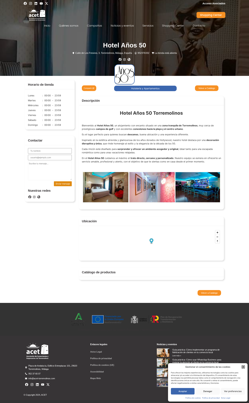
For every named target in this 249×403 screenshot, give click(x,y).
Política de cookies (193, 398)
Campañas (94, 25)
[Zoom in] (217, 232)
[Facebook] (25, 3)
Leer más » (176, 356)
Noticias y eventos (122, 25)
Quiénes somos (68, 25)
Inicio (47, 25)
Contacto (199, 25)
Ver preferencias (233, 391)
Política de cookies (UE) (102, 365)
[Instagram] (30, 3)
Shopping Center (173, 25)
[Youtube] (41, 3)
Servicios (148, 25)
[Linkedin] (35, 3)
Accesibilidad (97, 371)
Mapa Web (95, 378)
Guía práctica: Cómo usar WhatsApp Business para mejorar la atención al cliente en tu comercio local (196, 360)
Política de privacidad (211, 398)
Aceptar (183, 391)
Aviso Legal (225, 398)
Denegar (207, 391)
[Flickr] (129, 59)
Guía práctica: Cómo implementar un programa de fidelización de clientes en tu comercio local (196, 351)
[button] (243, 366)
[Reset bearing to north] (217, 241)
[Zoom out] (217, 237)
